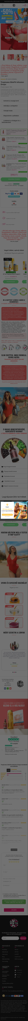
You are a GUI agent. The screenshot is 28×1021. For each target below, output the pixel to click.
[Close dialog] (27, 501)
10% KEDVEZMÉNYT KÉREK (7, 514)
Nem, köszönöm (7, 516)
